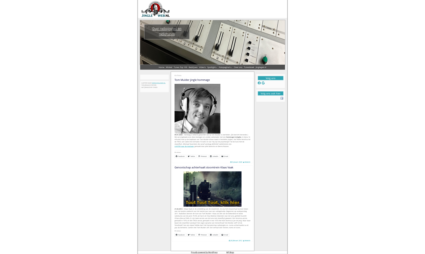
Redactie (247, 162)
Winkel (169, 67)
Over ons (238, 67)
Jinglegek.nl (261, 67)
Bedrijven (193, 67)
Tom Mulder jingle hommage (192, 80)
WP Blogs (230, 252)
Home (161, 67)
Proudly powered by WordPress (204, 252)
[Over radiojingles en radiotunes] (155, 9)
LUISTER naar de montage (184, 146)
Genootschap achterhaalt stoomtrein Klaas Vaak (204, 167)
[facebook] (282, 98)
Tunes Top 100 (180, 67)
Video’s (202, 67)
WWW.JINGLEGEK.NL (159, 83)
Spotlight (211, 67)
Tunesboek (249, 67)
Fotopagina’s (225, 67)
